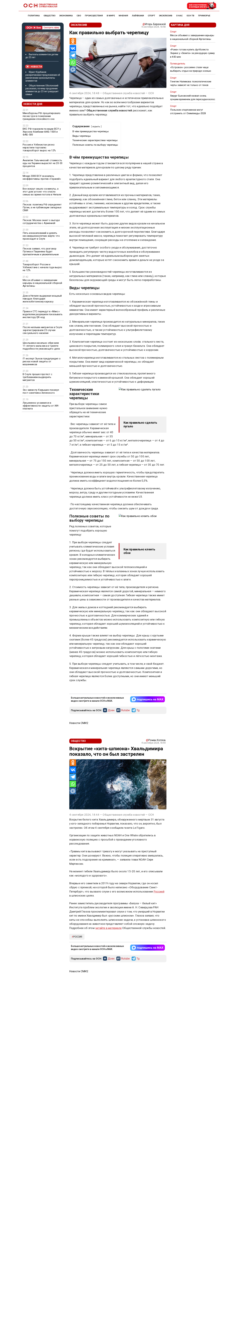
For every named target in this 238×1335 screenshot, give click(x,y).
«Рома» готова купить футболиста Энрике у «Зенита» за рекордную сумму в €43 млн (192, 53)
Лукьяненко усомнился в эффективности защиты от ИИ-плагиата (41, 405)
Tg (138, 710)
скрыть (96, 126)
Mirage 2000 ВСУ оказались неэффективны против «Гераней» (42, 177)
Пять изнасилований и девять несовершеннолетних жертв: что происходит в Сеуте (41, 236)
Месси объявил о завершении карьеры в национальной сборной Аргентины (42, 283)
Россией (159, 891)
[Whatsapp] (73, 62)
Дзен (111, 710)
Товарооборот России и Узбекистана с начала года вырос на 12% (42, 267)
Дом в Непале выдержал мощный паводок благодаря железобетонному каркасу (42, 298)
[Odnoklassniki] (73, 41)
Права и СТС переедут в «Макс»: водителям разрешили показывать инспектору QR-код (42, 314)
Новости (36, 66)
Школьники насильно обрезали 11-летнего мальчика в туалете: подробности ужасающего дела (41, 345)
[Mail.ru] (73, 69)
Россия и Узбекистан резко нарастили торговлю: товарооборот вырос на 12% (39, 147)
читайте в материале (108, 928)
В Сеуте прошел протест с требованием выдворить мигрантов (37, 377)
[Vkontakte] (73, 48)
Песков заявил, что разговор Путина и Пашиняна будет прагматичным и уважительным (41, 251)
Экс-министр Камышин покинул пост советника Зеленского (41, 391)
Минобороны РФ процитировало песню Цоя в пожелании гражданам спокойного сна (41, 116)
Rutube (125, 710)
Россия (77, 936)
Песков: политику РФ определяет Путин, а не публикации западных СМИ (42, 207)
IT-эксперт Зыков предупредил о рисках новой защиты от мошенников (42, 361)
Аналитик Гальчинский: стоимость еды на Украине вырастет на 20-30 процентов (42, 163)
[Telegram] (73, 55)
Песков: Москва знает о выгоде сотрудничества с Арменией (41, 222)
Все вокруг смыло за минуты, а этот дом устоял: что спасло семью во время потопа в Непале (42, 191)
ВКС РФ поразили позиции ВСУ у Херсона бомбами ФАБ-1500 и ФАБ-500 (42, 131)
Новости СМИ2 (78, 723)
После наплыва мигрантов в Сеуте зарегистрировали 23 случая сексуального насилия (42, 330)
